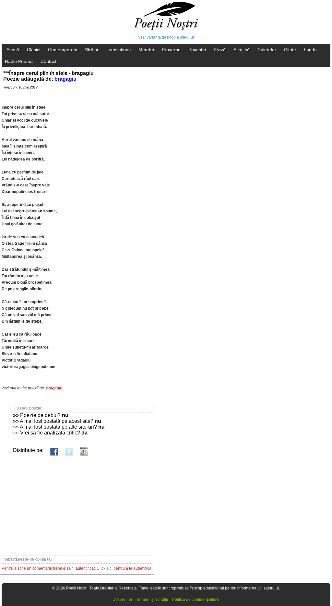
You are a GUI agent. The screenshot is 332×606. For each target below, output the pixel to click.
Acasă (12, 49)
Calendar (266, 49)
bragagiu (65, 79)
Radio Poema (19, 61)
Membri (146, 49)
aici (109, 568)
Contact (48, 61)
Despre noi (122, 599)
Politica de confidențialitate (195, 599)
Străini (91, 49)
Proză (220, 49)
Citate (290, 49)
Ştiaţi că (241, 49)
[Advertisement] (77, 502)
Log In (310, 49)
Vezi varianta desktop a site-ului (166, 37)
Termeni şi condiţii (152, 599)
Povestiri (197, 49)
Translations (118, 49)
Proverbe (171, 49)
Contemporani (62, 49)
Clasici (33, 49)
